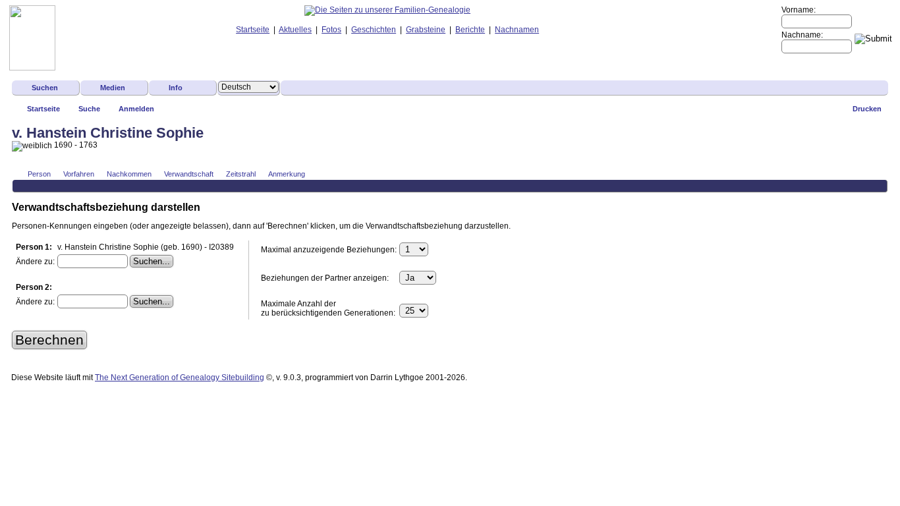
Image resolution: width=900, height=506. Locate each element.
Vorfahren (78, 174)
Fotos (331, 29)
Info (176, 88)
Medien (112, 88)
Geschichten (373, 29)
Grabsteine (425, 29)
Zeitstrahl (241, 174)
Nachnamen (517, 29)
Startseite (252, 29)
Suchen (45, 88)
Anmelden (136, 109)
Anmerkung (286, 174)
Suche (89, 109)
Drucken (867, 109)
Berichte (470, 29)
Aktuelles (295, 29)
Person (39, 174)
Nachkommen (129, 174)
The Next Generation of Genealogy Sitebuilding (179, 377)
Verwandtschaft (188, 174)
